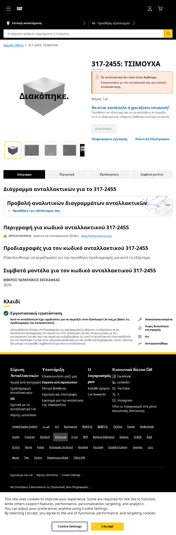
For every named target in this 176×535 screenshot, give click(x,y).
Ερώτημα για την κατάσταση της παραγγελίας (62, 402)
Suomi (16, 437)
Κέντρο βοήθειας (54, 388)
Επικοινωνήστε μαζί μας (59, 376)
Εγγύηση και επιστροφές (59, 394)
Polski (40, 447)
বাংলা (57, 426)
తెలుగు (15, 457)
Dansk (131, 426)
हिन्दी (85, 437)
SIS (12, 399)
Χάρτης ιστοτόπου (23, 415)
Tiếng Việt (79, 457)
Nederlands (147, 426)
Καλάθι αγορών (99, 388)
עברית (74, 437)
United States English (24, 426)
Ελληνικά (60, 437)
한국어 (16, 447)
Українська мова (57, 457)
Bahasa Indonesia (103, 437)
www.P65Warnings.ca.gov (96, 236)
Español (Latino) (117, 447)
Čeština (117, 426)
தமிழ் (150, 447)
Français (30, 437)
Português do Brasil (61, 447)
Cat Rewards (97, 394)
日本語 (137, 437)
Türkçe (38, 457)
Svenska (138, 447)
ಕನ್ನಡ (149, 437)
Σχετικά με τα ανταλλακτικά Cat (23, 407)
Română (83, 447)
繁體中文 (103, 426)
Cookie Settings (71, 475)
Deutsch (45, 437)
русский (98, 447)
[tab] (12, 150)
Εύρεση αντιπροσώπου (59, 382)
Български (70, 426)
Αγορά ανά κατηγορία (25, 382)
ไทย (26, 457)
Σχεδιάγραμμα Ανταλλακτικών (21, 390)
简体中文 (87, 426)
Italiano (124, 437)
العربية (46, 426)
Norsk (28, 447)
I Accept (107, 526)
